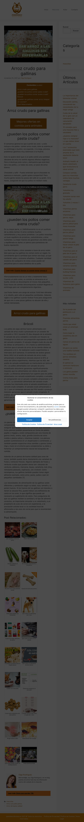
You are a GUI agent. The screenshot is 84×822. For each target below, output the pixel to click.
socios (56, 407)
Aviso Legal (58, 424)
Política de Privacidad (45, 424)
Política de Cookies (29, 424)
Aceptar (29, 420)
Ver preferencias (54, 420)
